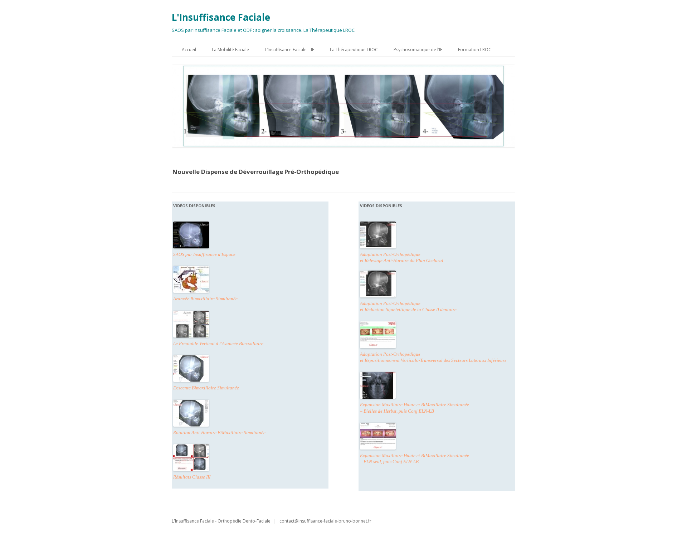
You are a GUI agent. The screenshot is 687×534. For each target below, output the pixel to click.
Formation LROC (474, 50)
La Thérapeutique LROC (354, 50)
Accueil (189, 50)
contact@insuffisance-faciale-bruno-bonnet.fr (325, 521)
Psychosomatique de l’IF (418, 50)
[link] (191, 324)
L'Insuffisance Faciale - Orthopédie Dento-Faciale (221, 521)
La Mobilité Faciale (230, 50)
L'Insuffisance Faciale (221, 17)
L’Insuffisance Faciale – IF (289, 50)
